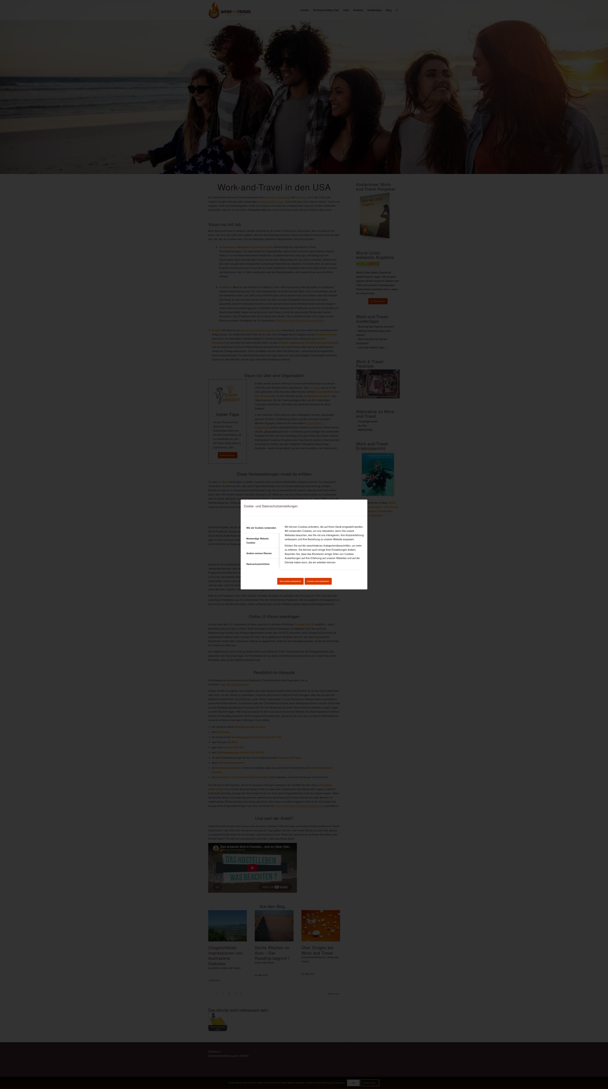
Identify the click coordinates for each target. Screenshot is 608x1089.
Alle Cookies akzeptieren (290, 581)
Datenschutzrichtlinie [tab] (257, 564)
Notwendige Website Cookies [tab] (257, 540)
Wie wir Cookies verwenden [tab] (261, 527)
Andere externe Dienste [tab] (259, 553)
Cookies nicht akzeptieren (318, 581)
